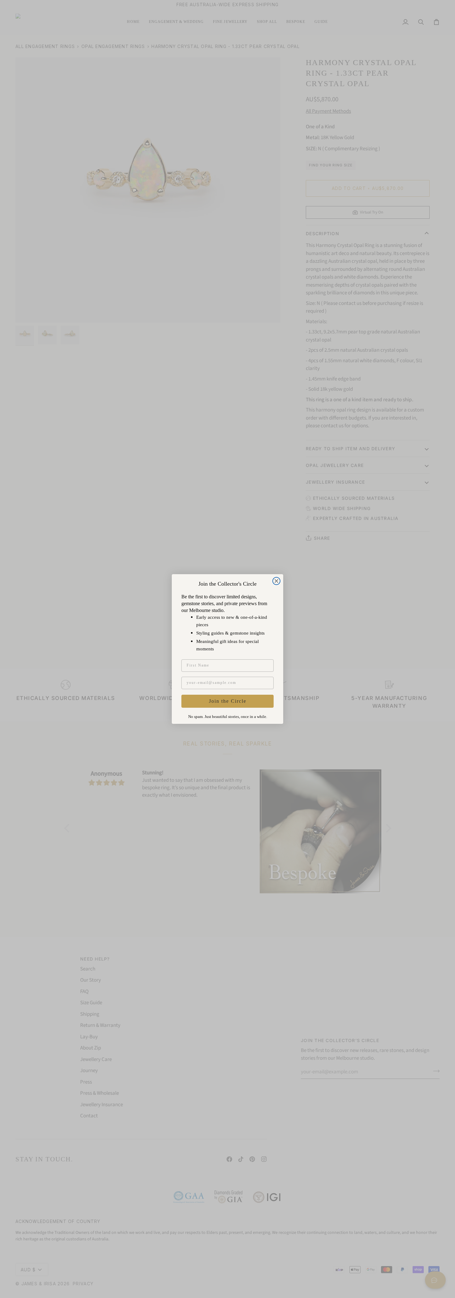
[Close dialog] (276, 581)
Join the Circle (227, 701)
